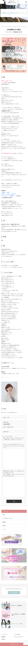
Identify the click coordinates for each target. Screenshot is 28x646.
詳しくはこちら (4, 377)
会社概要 (3, 636)
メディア (4, 529)
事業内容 (4, 525)
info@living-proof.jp (5, 267)
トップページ (4, 634)
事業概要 (4, 522)
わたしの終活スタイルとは (7, 518)
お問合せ (3, 639)
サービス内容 (17, 634)
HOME (3, 514)
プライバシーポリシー (19, 636)
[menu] (26, 2)
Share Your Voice (14, 592)
